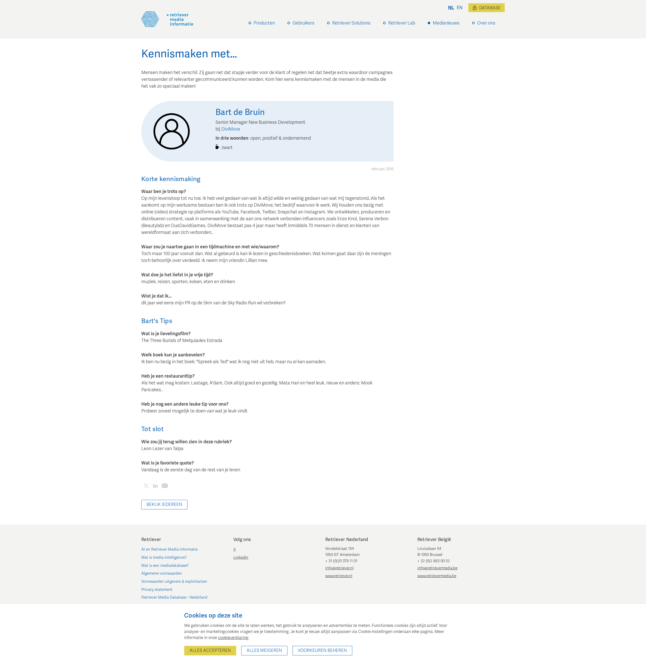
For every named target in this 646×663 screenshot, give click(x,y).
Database (490, 8)
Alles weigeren (264, 650)
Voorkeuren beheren (322, 650)
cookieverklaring (233, 637)
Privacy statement (157, 589)
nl (451, 7)
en (460, 7)
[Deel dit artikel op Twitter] (146, 486)
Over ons (486, 23)
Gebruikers (303, 23)
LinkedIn (240, 557)
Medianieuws (446, 23)
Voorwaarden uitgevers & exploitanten (174, 581)
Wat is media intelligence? (164, 557)
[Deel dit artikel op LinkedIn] (155, 486)
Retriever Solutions (351, 23)
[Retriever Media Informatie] (167, 19)
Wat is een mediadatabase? (165, 565)
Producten (264, 23)
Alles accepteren (210, 650)
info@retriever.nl (339, 568)
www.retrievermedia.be (436, 576)
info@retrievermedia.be (437, 568)
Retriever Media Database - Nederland (174, 597)
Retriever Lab (401, 23)
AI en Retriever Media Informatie (169, 549)
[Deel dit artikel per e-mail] (164, 486)
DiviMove (230, 129)
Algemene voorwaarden (161, 573)
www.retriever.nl (338, 576)
